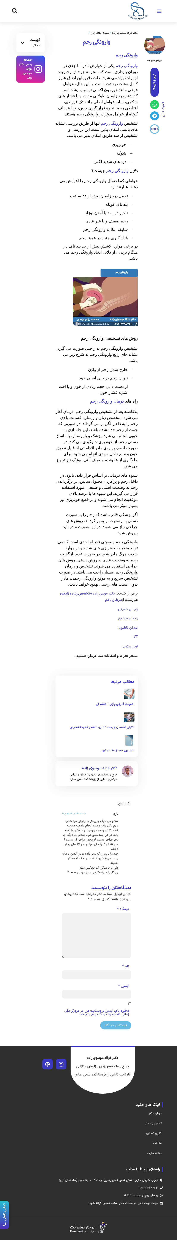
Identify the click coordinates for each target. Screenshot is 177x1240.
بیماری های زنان (99, 33)
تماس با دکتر (153, 1123)
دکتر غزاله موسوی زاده (125, 33)
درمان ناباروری (127, 627)
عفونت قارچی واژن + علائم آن (114, 704)
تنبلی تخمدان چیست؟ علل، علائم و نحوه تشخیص (101, 727)
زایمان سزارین (128, 618)
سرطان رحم (113, 599)
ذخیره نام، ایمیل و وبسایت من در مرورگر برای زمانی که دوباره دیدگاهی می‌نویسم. (96, 1012)
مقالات (157, 1143)
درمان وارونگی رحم (107, 401)
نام (125, 966)
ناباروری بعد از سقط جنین (117, 750)
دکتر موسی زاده (103, 593)
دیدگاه (123, 909)
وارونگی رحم (126, 65)
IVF (135, 637)
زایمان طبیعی (128, 609)
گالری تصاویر (154, 1133)
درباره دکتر (155, 1113)
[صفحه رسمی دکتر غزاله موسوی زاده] (38, 69)
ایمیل (123, 986)
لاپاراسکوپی (130, 646)
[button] (159, 10)
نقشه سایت (154, 1153)
